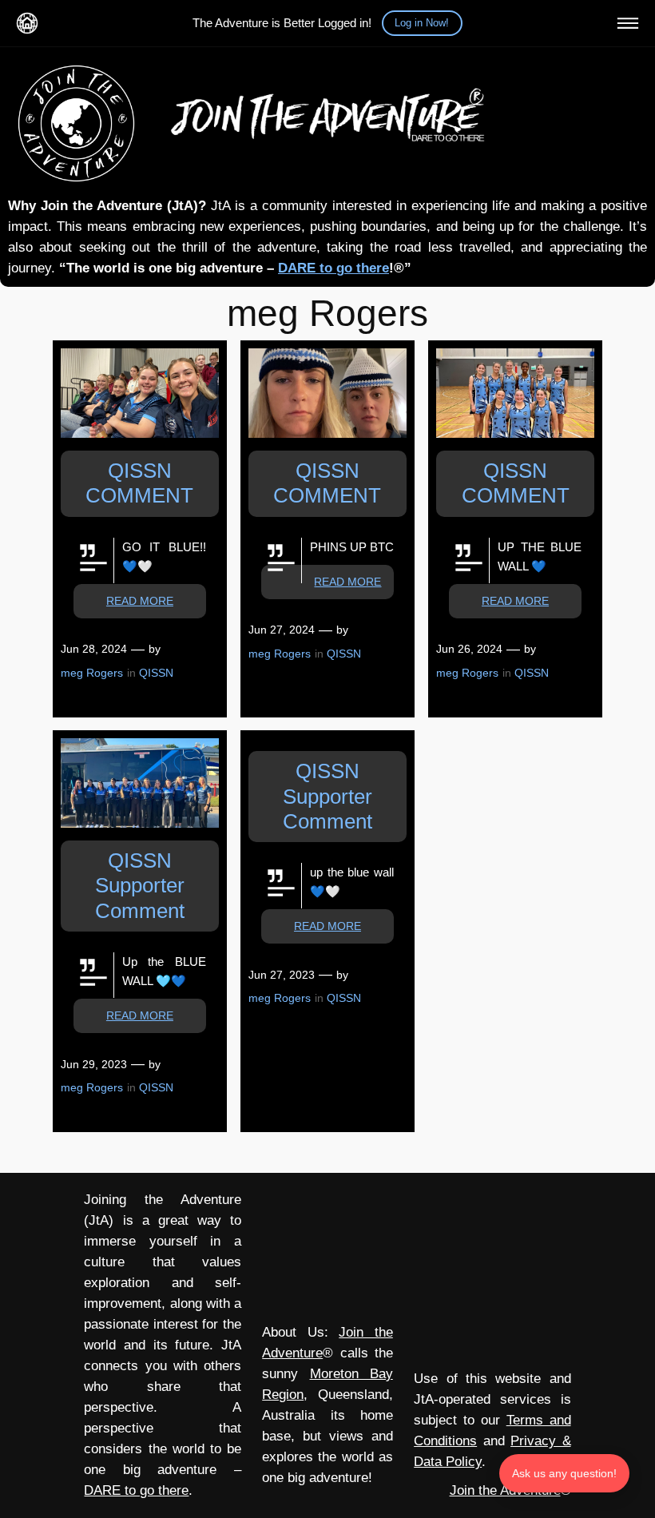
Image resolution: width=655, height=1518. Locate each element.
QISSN (156, 672)
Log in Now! (422, 23)
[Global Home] (27, 23)
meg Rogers (92, 672)
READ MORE (139, 600)
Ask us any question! (564, 1473)
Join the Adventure (505, 1490)
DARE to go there (333, 268)
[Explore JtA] (627, 23)
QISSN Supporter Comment (140, 885)
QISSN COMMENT (139, 483)
